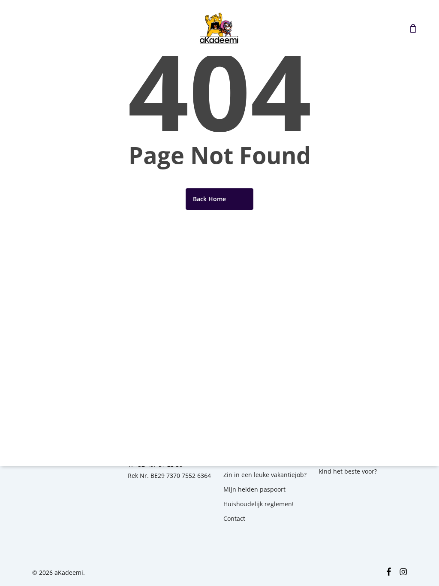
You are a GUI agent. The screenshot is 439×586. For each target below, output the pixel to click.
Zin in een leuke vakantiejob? (265, 475)
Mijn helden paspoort (254, 489)
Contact (234, 518)
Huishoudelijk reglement (258, 504)
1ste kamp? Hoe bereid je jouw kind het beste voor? (363, 465)
